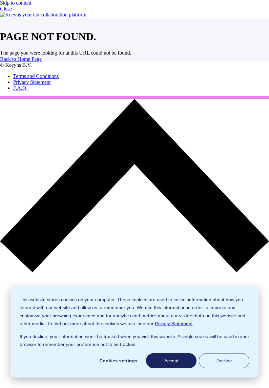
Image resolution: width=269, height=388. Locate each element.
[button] (134, 270)
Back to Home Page (21, 59)
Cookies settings (118, 360)
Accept (171, 360)
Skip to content (15, 3)
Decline (224, 360)
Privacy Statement (174, 323)
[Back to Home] (43, 14)
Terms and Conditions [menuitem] (36, 76)
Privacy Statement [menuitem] (32, 82)
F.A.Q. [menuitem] (20, 88)
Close (6, 9)
